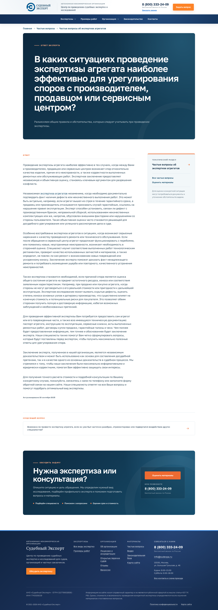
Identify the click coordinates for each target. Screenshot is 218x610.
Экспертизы (67, 19)
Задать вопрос (183, 7)
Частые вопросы (46, 28)
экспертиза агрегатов (53, 193)
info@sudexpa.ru (163, 556)
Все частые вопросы (163, 178)
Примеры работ (89, 19)
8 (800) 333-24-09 (155, 4)
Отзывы (104, 565)
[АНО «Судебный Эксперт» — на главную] (38, 7)
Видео (130, 551)
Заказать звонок (149, 10)
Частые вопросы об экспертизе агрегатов (82, 28)
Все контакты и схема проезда (168, 578)
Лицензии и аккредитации (107, 552)
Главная (27, 28)
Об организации (108, 546)
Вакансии (105, 570)
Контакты (153, 19)
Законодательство (133, 19)
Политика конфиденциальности (164, 604)
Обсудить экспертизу (40, 571)
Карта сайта (133, 562)
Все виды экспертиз (84, 546)
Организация (109, 19)
